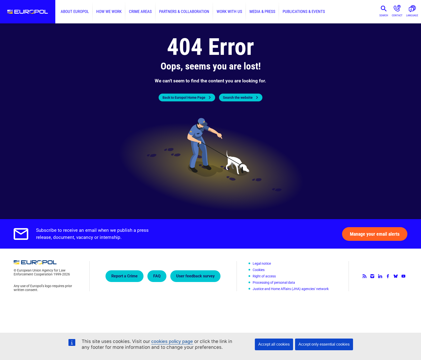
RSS (364, 276)
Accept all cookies (274, 344)
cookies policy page (172, 341)
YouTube (403, 276)
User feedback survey (195, 276)
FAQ (157, 276)
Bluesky (396, 276)
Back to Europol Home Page (184, 97)
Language (412, 15)
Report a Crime (124, 276)
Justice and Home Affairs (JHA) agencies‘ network (291, 289)
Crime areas (140, 11)
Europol (27, 11)
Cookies (259, 270)
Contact (397, 15)
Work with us (229, 11)
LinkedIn (380, 276)
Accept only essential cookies (324, 344)
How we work (109, 11)
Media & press (262, 11)
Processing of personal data (274, 282)
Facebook (388, 276)
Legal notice (262, 263)
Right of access (264, 276)
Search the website (238, 97)
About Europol (75, 11)
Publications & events (304, 11)
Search (383, 15)
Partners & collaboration (184, 11)
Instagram (372, 276)
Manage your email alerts (375, 234)
